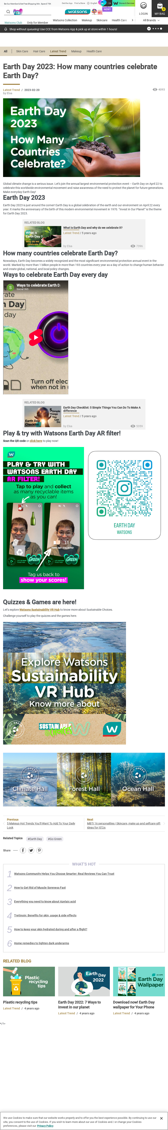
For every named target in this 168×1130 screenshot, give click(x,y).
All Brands (149, 20)
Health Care (119, 20)
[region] (84, 1121)
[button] (160, 8)
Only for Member (37, 22)
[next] (132, 20)
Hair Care (39, 51)
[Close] (161, 1118)
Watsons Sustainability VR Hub (39, 609)
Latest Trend (58, 51)
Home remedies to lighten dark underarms (41, 943)
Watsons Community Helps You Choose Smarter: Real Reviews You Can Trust (64, 873)
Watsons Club (13, 22)
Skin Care (22, 51)
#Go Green (55, 839)
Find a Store (79, 3)
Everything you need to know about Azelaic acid (45, 901)
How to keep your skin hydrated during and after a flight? (50, 929)
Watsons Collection (65, 20)
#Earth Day (35, 839)
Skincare (101, 20)
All (5, 51)
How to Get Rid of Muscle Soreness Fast (40, 887)
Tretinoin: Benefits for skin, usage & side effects (45, 915)
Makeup (87, 20)
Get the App (67, 3)
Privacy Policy (45, 1125)
